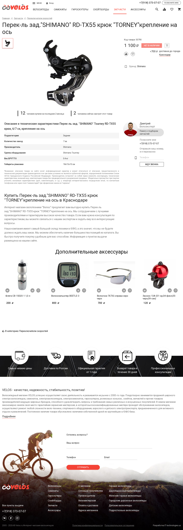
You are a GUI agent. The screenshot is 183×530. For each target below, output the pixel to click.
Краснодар (165, 55)
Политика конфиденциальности (87, 525)
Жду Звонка (151, 164)
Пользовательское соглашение (119, 525)
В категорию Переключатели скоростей (26, 331)
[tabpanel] (68, 72)
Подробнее (9, 416)
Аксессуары (138, 9)
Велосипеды (41, 9)
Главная (6, 18)
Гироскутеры (79, 9)
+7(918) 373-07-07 (150, 2)
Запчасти (120, 9)
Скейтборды (101, 9)
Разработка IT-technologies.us (167, 525)
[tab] (7, 43)
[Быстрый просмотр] (7, 290)
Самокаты (60, 9)
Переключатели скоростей (39, 18)
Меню (39, 3)
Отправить (83, 467)
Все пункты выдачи (12, 505)
